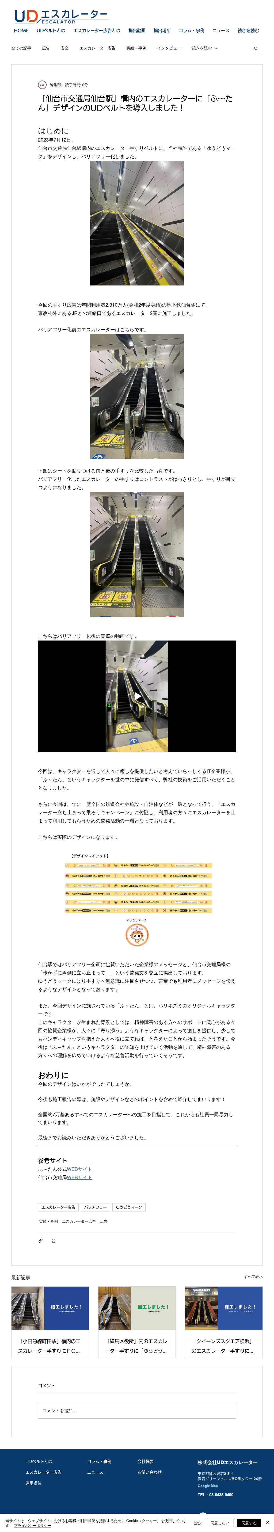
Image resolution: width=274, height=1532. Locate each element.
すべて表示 (253, 1276)
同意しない (220, 1522)
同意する (249, 1522)
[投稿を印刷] (53, 1240)
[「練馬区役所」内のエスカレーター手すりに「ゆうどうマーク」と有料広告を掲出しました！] (137, 1308)
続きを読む (202, 48)
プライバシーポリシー (32, 1525)
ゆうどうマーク (129, 1207)
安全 (65, 48)
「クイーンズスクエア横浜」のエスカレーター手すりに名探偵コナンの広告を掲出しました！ (223, 1347)
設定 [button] (198, 1523)
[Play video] (137, 696)
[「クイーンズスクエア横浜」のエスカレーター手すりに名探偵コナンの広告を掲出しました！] (223, 1308)
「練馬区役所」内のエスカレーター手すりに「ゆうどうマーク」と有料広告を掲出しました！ (136, 1347)
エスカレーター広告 (97, 48)
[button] (255, 48)
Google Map (208, 1486)
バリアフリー (95, 1207)
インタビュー (169, 48)
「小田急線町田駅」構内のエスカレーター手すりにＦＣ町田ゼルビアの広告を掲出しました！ (49, 1347)
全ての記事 (21, 48)
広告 (46, 48)
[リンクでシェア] (40, 1240)
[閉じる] (267, 1523)
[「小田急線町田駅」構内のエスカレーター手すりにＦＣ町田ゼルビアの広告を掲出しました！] (50, 1308)
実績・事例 (136, 48)
